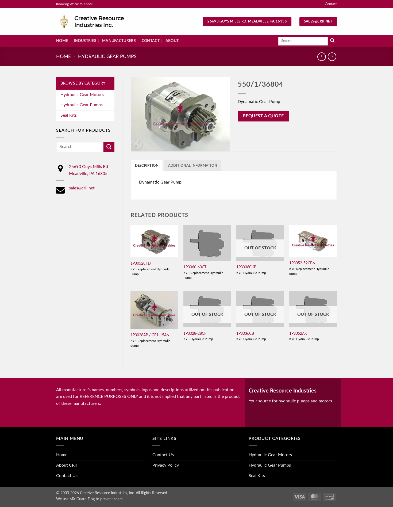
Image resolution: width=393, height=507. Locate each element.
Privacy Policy (165, 465)
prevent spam (111, 499)
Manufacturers (119, 41)
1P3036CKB (246, 267)
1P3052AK (298, 333)
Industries (85, 41)
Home (62, 41)
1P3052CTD (140, 263)
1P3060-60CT (194, 267)
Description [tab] (147, 165)
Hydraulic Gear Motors (82, 95)
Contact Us (67, 476)
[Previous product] (332, 56)
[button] (137, 145)
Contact (331, 4)
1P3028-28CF (194, 333)
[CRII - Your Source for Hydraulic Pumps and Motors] (100, 21)
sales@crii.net (82, 188)
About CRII (66, 465)
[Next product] (321, 56)
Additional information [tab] (192, 165)
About (172, 41)
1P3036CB (245, 333)
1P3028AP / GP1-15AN (149, 335)
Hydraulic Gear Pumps (107, 56)
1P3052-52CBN (302, 263)
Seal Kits (68, 115)
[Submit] (332, 41)
